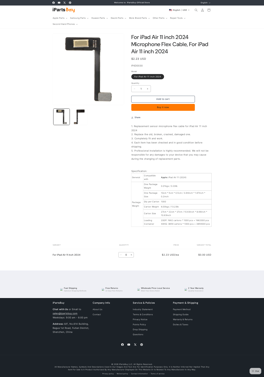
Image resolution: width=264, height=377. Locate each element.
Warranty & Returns (183, 319)
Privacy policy (108, 374)
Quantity (135, 83)
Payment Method (182, 309)
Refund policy (122, 374)
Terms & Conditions (143, 314)
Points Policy (139, 324)
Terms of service (158, 374)
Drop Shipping (140, 329)
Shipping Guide (181, 314)
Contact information (139, 374)
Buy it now (163, 107)
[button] (59, 18)
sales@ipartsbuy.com (65, 313)
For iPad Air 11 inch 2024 (147, 76)
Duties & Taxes (180, 324)
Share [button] (138, 117)
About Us (97, 309)
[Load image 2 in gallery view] (79, 117)
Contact (97, 314)
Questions (138, 334)
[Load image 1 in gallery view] (61, 117)
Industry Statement (143, 309)
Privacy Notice (140, 319)
